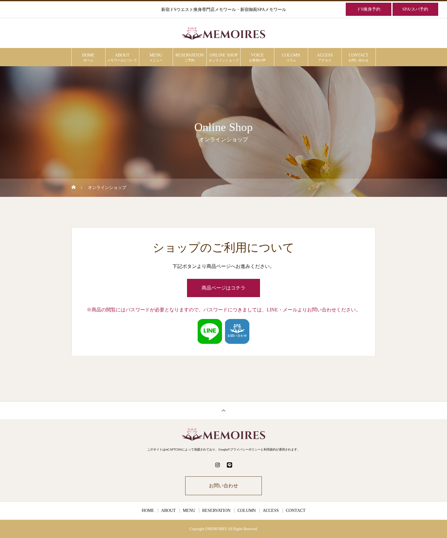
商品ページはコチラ (223, 287)
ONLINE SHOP (224, 57)
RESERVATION (189, 57)
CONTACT (358, 57)
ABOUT (122, 57)
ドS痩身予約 (368, 9)
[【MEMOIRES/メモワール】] (223, 33)
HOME (88, 57)
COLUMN (291, 57)
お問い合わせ (223, 485)
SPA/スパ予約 (415, 9)
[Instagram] (217, 465)
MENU (156, 57)
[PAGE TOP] (223, 410)
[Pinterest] (230, 465)
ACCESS (325, 57)
